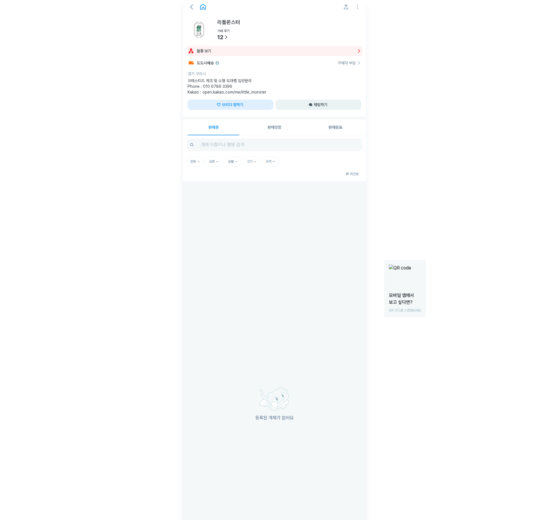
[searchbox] (274, 145)
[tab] (213, 127)
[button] (191, 7)
